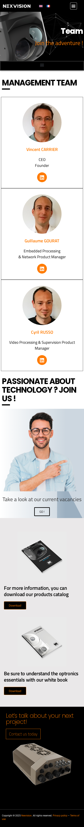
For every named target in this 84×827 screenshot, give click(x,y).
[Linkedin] (42, 177)
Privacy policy (60, 815)
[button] (73, 6)
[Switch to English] (41, 6)
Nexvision (26, 815)
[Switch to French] (48, 6)
